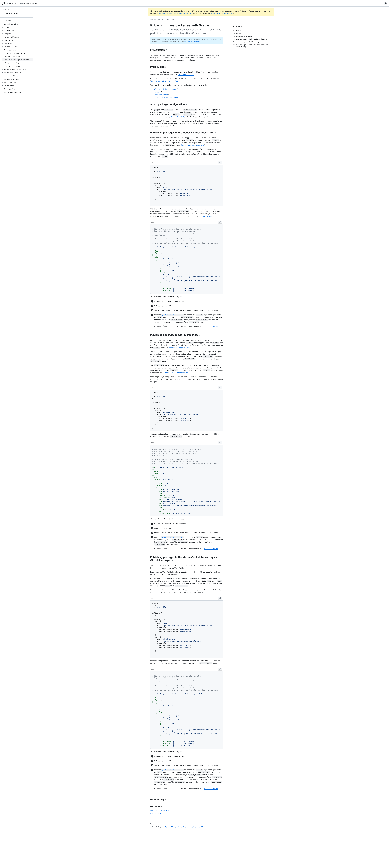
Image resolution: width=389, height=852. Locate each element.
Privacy (173, 827)
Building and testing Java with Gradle (165, 81)
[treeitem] (17, 20)
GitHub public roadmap (192, 41)
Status (179, 827)
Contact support (157, 813)
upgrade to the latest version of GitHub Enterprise (175, 13)
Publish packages (168, 19)
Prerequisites (158, 66)
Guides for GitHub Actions (12, 92)
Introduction (157, 49)
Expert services (195, 827)
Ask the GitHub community (161, 810)
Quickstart (7, 21)
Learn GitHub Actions (186, 74)
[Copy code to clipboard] (220, 162)
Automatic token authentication (166, 98)
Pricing (185, 827)
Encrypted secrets (161, 95)
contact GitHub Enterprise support (222, 13)
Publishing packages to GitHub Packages (174, 334)
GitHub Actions (10, 13)
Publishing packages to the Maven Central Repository (181, 132)
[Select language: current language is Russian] (385, 3)
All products (8, 9)
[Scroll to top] (385, 848)
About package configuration (167, 104)
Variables (157, 92)
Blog (202, 827)
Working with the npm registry (165, 89)
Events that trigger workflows (192, 145)
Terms (167, 827)
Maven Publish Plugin (179, 117)
